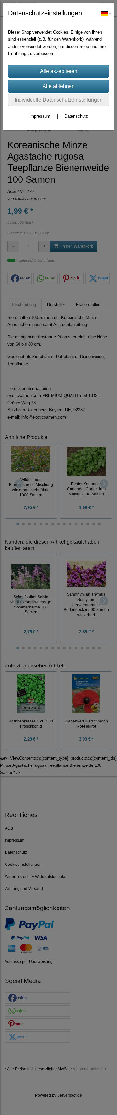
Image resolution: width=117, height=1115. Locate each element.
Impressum (39, 116)
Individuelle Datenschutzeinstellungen (59, 100)
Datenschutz (76, 116)
